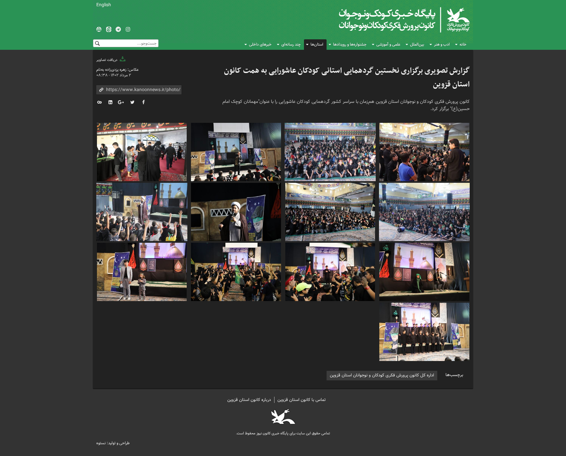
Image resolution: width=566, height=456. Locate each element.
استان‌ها (317, 44)
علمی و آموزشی (388, 44)
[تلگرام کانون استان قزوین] (118, 30)
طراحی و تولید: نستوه (113, 443)
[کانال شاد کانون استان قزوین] (99, 30)
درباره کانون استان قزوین (249, 399)
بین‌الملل (417, 44)
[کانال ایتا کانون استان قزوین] (108, 30)
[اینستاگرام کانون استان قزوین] (128, 30)
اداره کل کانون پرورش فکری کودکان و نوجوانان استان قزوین (382, 375)
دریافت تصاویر (107, 60)
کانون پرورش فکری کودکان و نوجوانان (393, 19)
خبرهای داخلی (260, 44)
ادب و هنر (442, 44)
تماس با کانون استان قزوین (301, 399)
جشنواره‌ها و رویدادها (350, 44)
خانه (463, 44)
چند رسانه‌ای (291, 44)
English (103, 5)
